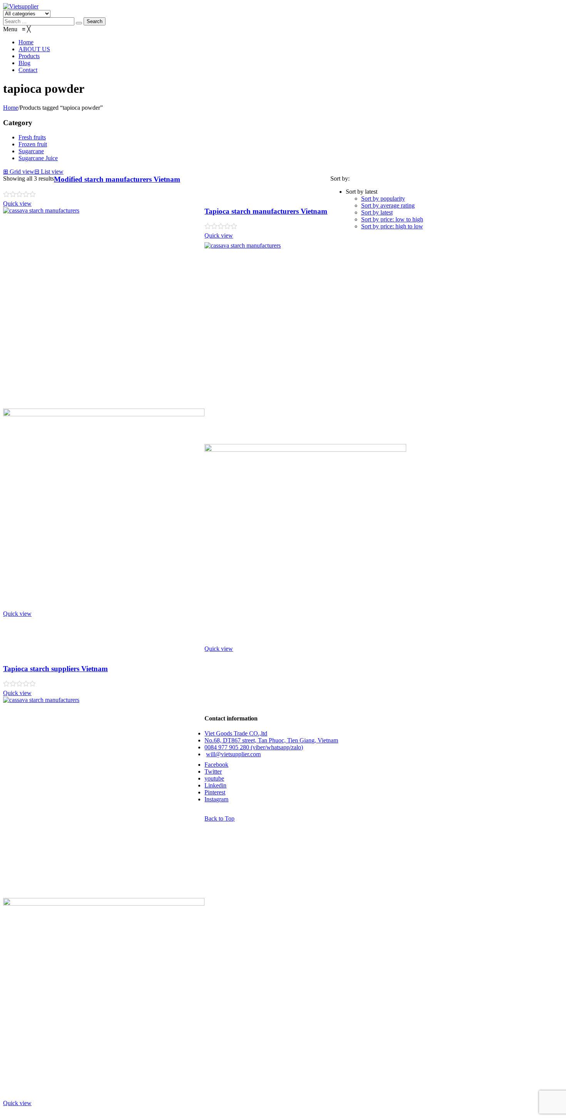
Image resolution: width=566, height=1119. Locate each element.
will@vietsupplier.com (233, 754)
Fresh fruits (32, 137)
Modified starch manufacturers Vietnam (117, 179)
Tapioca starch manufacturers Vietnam (265, 211)
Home (10, 107)
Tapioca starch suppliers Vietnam (55, 669)
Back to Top (219, 818)
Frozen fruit (32, 144)
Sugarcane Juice (38, 158)
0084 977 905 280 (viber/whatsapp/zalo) (253, 747)
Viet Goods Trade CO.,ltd (235, 733)
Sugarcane (31, 151)
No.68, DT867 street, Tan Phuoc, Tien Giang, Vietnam (271, 740)
